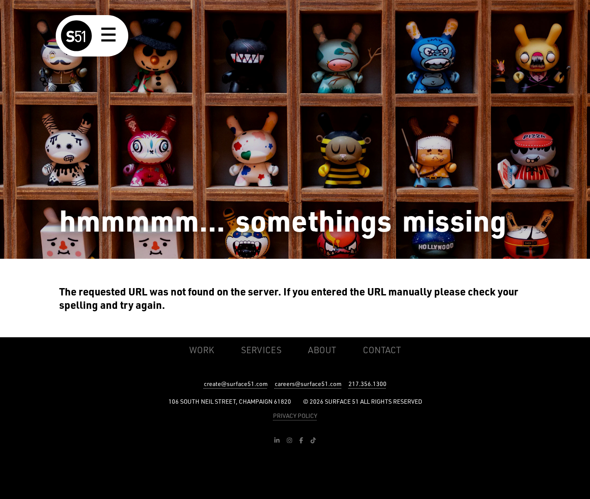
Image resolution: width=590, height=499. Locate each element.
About (322, 349)
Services (261, 349)
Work (201, 349)
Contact (382, 349)
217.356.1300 (368, 383)
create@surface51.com (236, 383)
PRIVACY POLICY (295, 415)
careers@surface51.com (308, 383)
